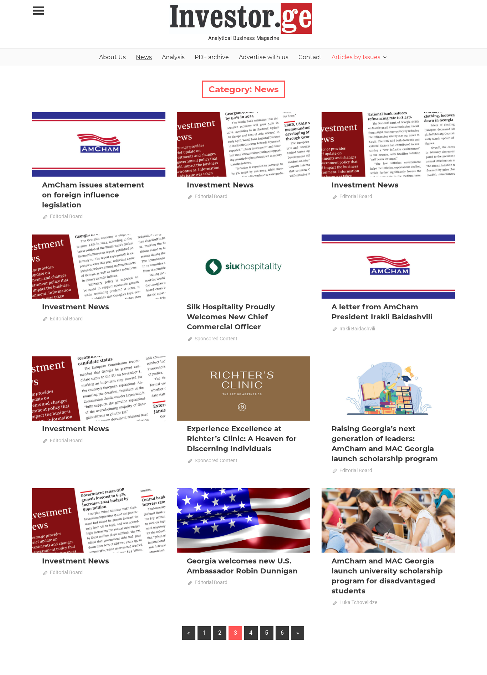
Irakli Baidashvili (357, 328)
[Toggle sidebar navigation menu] (38, 11)
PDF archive (212, 57)
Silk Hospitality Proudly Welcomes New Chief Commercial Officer (231, 317)
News (144, 57)
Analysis (173, 57)
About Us (112, 57)
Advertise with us (263, 57)
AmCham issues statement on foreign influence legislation (93, 195)
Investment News (220, 185)
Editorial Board (66, 216)
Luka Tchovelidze (358, 602)
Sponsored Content (216, 338)
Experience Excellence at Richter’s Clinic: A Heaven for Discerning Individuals (242, 438)
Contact (310, 57)
